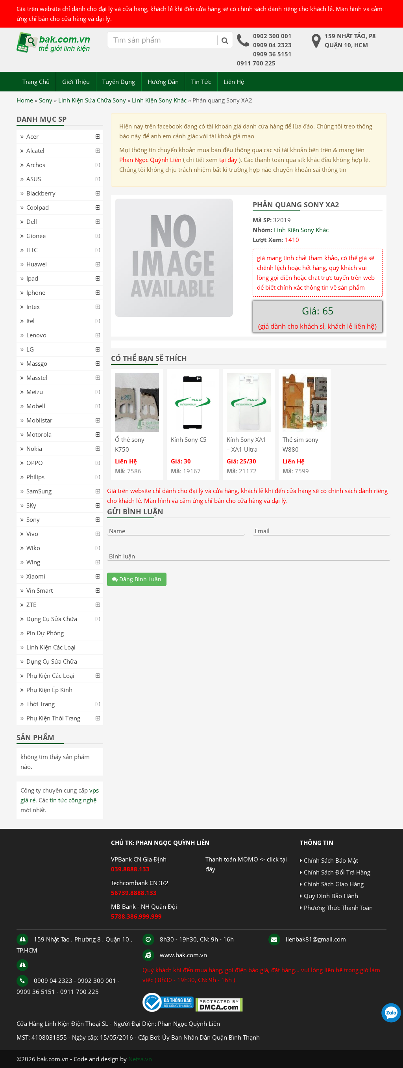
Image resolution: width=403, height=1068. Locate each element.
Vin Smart (39, 590)
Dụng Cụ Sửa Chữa (51, 619)
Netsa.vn (140, 1059)
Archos (35, 165)
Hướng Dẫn (163, 82)
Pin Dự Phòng (45, 633)
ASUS (33, 179)
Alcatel (35, 150)
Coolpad (37, 207)
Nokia (34, 448)
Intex (33, 307)
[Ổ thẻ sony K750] (137, 430)
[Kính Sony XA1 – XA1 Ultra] (249, 430)
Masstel (36, 377)
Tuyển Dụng (118, 82)
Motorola (39, 434)
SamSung (39, 491)
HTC (31, 250)
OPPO (34, 463)
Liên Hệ (234, 82)
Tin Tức (201, 82)
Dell (31, 221)
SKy (31, 505)
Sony (45, 100)
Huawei (36, 264)
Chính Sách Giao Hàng (334, 884)
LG (30, 349)
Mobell (35, 406)
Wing (33, 562)
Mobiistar (39, 420)
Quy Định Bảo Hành (331, 896)
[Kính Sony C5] (193, 430)
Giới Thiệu (76, 82)
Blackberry (40, 193)
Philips (35, 477)
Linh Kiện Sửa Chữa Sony (92, 100)
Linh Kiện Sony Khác (159, 100)
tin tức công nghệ (73, 800)
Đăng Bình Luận (139, 579)
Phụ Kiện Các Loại (50, 675)
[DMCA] (219, 1010)
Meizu (34, 392)
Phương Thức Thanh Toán (338, 908)
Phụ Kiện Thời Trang (53, 718)
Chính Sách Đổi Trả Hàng (337, 872)
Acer (32, 136)
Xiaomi (35, 576)
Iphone (35, 292)
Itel (30, 321)
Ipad (32, 278)
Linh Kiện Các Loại (51, 647)
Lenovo (36, 335)
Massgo (36, 363)
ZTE (31, 604)
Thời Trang (40, 704)
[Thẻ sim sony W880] (305, 430)
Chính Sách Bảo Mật (331, 860)
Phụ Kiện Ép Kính (49, 690)
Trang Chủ (36, 82)
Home (25, 100)
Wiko (33, 548)
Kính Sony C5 (189, 439)
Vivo (32, 534)
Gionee (36, 236)
